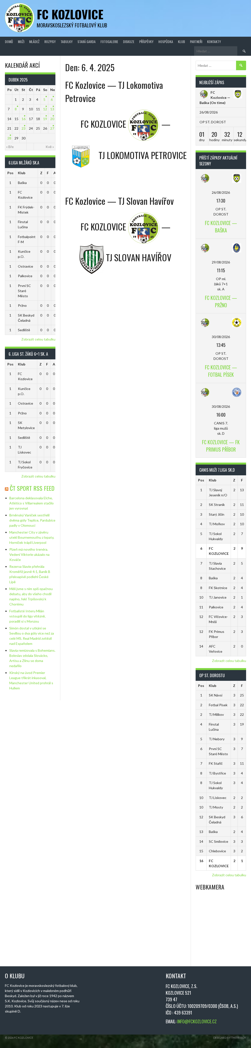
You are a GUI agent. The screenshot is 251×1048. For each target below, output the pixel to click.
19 (45, 119)
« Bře (10, 147)
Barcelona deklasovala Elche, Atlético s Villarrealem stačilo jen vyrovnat (31, 503)
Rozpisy (50, 41)
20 (52, 119)
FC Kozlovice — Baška (215, 97)
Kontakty (214, 41)
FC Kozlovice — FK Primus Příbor (221, 445)
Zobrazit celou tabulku (38, 339)
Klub (181, 41)
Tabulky (67, 41)
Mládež (34, 41)
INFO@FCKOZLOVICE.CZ (197, 1021)
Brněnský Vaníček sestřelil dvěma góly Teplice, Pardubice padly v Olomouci (32, 520)
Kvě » (50, 147)
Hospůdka (165, 41)
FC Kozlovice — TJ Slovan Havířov (119, 200)
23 (23, 128)
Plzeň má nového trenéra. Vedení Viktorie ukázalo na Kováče (29, 554)
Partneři (196, 41)
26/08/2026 (221, 192)
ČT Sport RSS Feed (32, 488)
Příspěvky (146, 41)
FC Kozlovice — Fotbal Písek (221, 371)
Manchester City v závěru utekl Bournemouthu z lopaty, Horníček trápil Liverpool (31, 537)
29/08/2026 (221, 262)
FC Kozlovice (70, 14)
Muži (21, 41)
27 (52, 128)
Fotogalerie (109, 41)
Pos (10, 173)
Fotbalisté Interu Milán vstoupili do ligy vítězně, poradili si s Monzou (27, 616)
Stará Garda (86, 41)
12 (45, 109)
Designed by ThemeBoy (229, 1037)
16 (23, 119)
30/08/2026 (221, 337)
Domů (9, 41)
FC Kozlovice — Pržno (221, 301)
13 (52, 109)
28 (9, 138)
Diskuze (128, 41)
